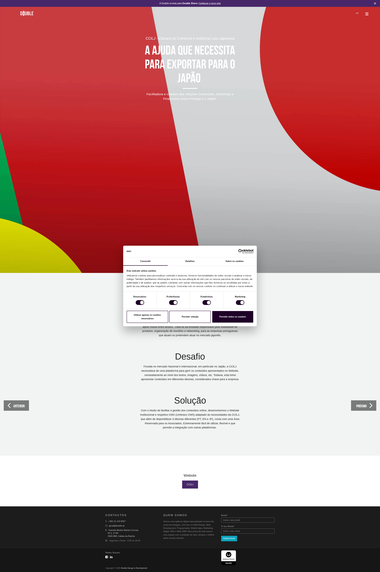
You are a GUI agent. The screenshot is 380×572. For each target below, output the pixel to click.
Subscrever (229, 538)
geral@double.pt (117, 525)
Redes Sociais (112, 552)
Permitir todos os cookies (232, 316)
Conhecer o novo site (210, 3)
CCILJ (190, 484)
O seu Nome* (227, 526)
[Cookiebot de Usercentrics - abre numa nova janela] (241, 251)
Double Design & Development (134, 568)
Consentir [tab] (145, 261)
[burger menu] (367, 14)
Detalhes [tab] (190, 261)
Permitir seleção (190, 316)
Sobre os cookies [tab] (234, 261)
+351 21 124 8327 (117, 521)
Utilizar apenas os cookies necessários (147, 317)
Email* (224, 515)
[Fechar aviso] (375, 3)
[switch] (173, 302)
